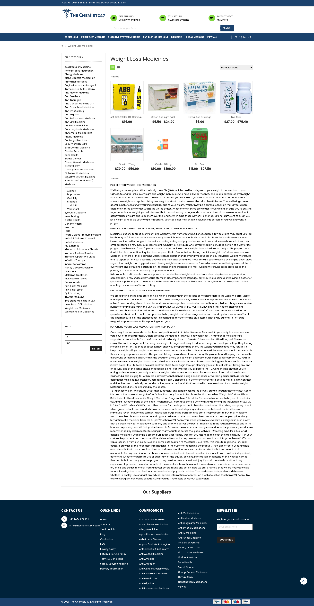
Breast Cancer (73, 158)
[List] (118, 67)
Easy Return (175, 16)
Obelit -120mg (127, 164)
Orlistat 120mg (163, 164)
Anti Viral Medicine (75, 122)
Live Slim (236, 117)
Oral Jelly (72, 198)
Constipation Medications (79, 169)
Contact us (106, 539)
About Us (105, 524)
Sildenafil (72, 201)
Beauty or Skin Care (76, 144)
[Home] (62, 46)
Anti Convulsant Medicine (79, 107)
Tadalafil (72, 205)
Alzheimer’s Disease (150, 539)
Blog (102, 534)
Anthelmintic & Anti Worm (80, 89)
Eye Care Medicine (75, 212)
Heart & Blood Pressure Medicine (83, 234)
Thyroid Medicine (74, 297)
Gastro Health (72, 220)
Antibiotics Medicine (155, 37)
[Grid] (112, 67)
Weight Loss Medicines (77, 308)
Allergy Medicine (74, 74)
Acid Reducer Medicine (78, 67)
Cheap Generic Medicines (79, 162)
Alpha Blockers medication (80, 78)
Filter (96, 348)
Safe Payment (225, 16)
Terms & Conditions (111, 558)
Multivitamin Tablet (76, 278)
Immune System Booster (79, 253)
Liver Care (70, 271)
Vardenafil (73, 209)
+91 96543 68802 (77, 2)
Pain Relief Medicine (93, 37)
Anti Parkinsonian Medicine (80, 118)
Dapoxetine (73, 194)
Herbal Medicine (194, 37)
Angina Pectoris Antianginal (80, 85)
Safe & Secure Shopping (114, 563)
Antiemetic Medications (78, 133)
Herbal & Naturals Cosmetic (80, 238)
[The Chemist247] (83, 13)
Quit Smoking (72, 293)
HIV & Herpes (72, 245)
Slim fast (200, 164)
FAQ (102, 544)
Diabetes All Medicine (77, 173)
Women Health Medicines (79, 311)
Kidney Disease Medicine (79, 267)
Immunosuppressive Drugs (80, 256)
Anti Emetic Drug (74, 111)
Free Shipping (126, 16)
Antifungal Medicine (76, 140)
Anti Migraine (72, 114)
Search (227, 28)
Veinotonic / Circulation (78, 304)
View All (212, 37)
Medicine (176, 37)
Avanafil (71, 190)
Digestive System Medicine (124, 37)
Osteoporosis (72, 282)
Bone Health (71, 155)
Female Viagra (73, 216)
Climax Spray (72, 166)
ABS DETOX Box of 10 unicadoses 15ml (131, 117)
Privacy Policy (108, 549)
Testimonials (107, 529)
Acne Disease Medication (79, 70)
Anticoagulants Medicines (79, 129)
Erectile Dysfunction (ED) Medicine (79, 182)
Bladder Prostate (74, 151)
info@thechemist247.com (111, 2)
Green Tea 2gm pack (163, 117)
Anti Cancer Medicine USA (79, 103)
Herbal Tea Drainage (199, 117)
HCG (67, 231)
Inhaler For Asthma (75, 264)
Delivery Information (111, 568)
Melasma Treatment (76, 275)
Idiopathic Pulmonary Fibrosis (81, 249)
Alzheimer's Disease (76, 81)
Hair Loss (69, 227)
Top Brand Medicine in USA (80, 300)
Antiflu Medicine (74, 136)
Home (103, 519)
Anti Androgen (73, 100)
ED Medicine (71, 37)
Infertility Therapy (75, 260)
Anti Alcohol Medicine (77, 92)
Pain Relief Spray (74, 289)
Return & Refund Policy (113, 554)
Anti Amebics (72, 96)
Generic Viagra (73, 223)
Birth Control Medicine (77, 147)
